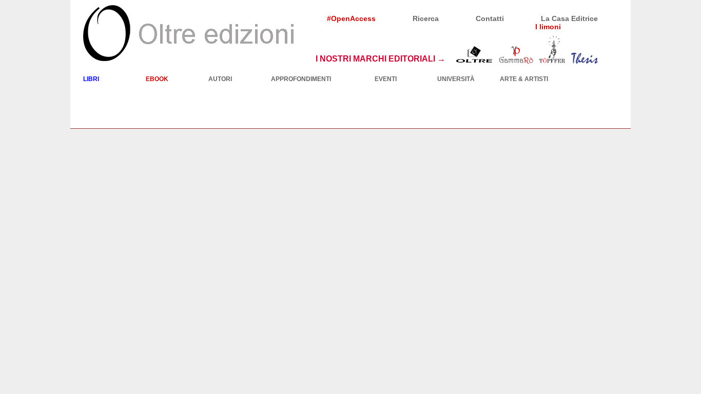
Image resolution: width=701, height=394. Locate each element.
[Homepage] (188, 32)
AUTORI (220, 79)
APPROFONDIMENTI (301, 79)
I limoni (548, 27)
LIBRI (91, 79)
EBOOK (157, 79)
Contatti (490, 18)
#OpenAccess (351, 18)
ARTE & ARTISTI (524, 79)
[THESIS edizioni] (584, 58)
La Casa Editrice (569, 18)
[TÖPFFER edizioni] (551, 58)
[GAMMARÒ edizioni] (516, 58)
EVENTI (386, 79)
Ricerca (426, 18)
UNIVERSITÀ (456, 79)
